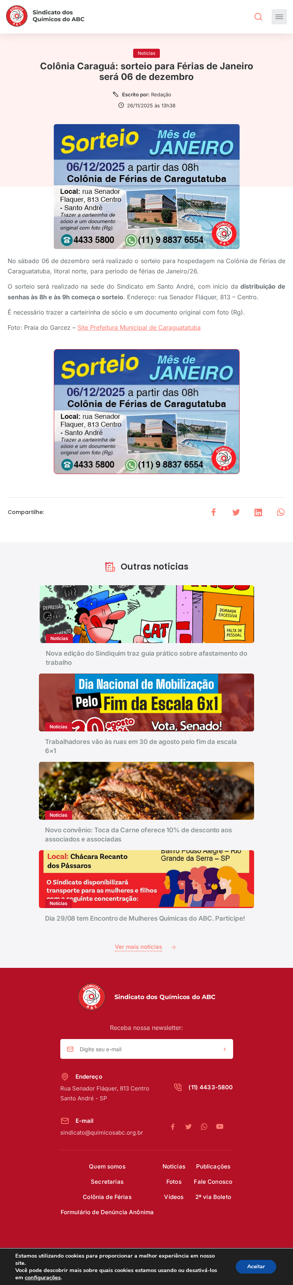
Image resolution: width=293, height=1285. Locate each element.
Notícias (174, 1166)
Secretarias (107, 1181)
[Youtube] (220, 1127)
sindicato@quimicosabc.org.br (101, 1132)
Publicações (213, 1166)
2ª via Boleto (213, 1196)
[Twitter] (192, 1127)
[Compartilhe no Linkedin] (258, 512)
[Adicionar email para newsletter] (224, 1049)
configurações (43, 1277)
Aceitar (256, 1266)
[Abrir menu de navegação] (279, 16)
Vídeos (174, 1196)
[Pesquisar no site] (258, 16)
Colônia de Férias (107, 1196)
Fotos (174, 1181)
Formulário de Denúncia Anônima (107, 1212)
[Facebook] (177, 1127)
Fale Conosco (213, 1181)
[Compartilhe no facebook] (213, 512)
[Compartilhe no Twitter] (236, 512)
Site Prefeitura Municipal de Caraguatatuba (139, 327)
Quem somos (107, 1166)
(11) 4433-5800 (210, 1087)
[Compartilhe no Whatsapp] (280, 512)
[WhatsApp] (208, 1127)
